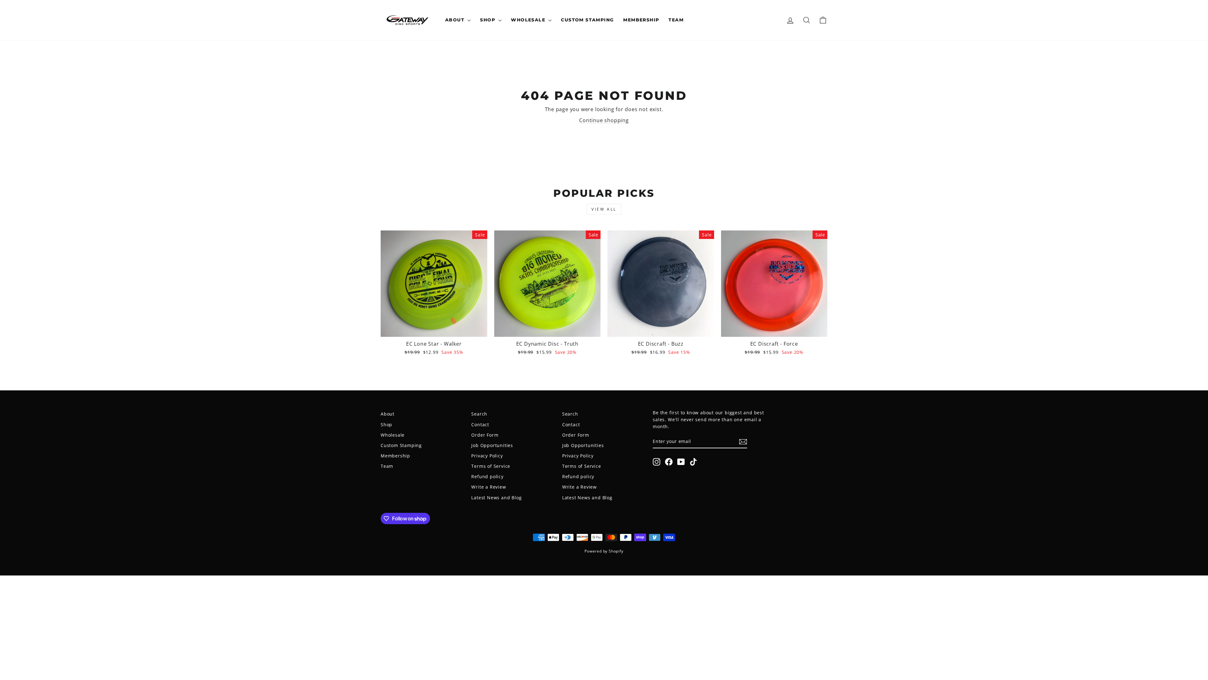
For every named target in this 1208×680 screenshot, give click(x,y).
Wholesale (529, 20)
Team (676, 20)
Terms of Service (490, 466)
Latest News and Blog (496, 498)
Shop (488, 20)
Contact (480, 425)
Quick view (434, 329)
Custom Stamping (587, 20)
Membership (641, 20)
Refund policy (487, 476)
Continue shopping (604, 120)
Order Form (484, 435)
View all (604, 209)
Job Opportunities (492, 445)
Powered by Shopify (603, 551)
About (455, 20)
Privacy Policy (487, 456)
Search (479, 414)
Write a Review (488, 487)
